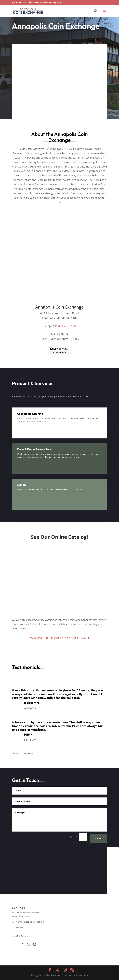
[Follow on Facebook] (22, 944)
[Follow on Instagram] (34, 944)
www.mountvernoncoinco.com (59, 637)
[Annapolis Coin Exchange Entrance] (89, 893)
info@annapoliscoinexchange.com (28, 921)
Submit (98, 838)
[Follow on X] (28, 944)
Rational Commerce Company (69, 975)
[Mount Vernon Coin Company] (59, 612)
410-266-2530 (67, 326)
